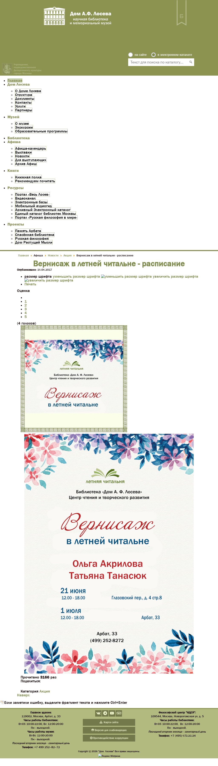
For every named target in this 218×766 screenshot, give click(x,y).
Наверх (23, 695)
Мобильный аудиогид (33, 206)
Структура (23, 95)
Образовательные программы (41, 131)
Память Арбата (28, 231)
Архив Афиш (26, 164)
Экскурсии (24, 127)
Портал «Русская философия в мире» (46, 217)
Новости (22, 156)
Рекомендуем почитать (35, 181)
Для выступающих (30, 160)
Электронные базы (31, 202)
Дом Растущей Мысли (33, 242)
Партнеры (23, 110)
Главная (14, 80)
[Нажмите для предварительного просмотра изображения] (74, 431)
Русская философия (32, 238)
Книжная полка (28, 177)
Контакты (23, 102)
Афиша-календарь (30, 148)
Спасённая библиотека (34, 235)
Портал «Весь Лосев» (32, 194)
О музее (22, 123)
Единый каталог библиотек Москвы (45, 213)
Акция (44, 691)
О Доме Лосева (28, 91)
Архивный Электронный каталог (42, 210)
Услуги (20, 106)
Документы (24, 98)
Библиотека (18, 138)
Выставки (23, 152)
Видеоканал (25, 198)
